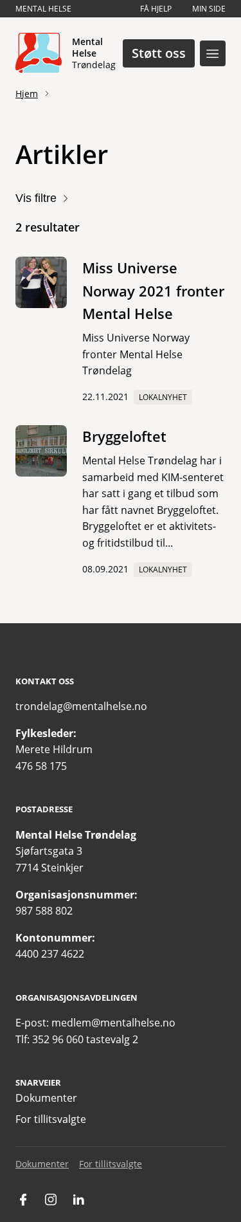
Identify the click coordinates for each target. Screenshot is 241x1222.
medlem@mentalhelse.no (113, 1023)
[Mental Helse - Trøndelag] (38, 53)
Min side (209, 8)
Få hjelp (156, 8)
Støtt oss (159, 53)
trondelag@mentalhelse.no (81, 706)
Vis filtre (36, 198)
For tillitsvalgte (50, 1119)
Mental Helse (43, 8)
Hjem (26, 93)
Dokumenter (46, 1098)
